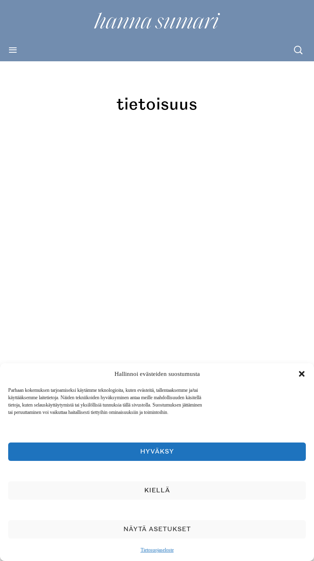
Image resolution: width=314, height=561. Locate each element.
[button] (302, 374)
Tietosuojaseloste (157, 550)
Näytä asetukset (157, 529)
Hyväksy (157, 452)
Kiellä (157, 490)
